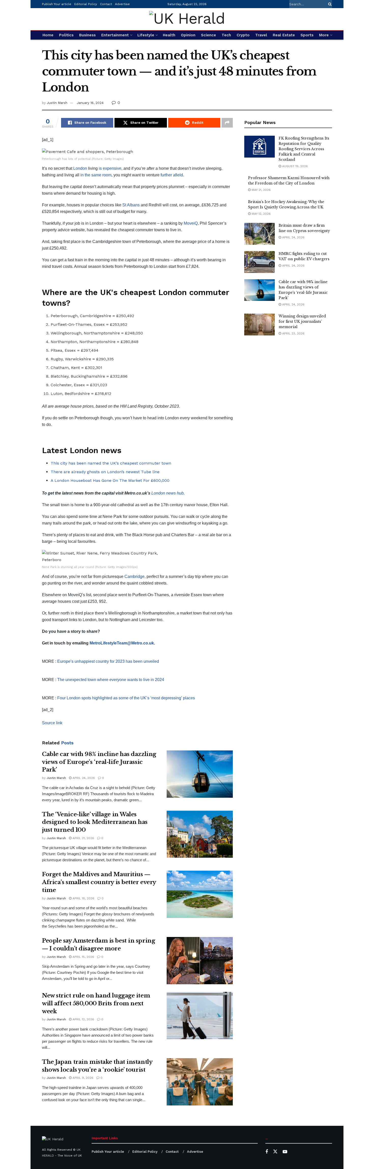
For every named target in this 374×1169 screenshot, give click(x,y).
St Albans (131, 205)
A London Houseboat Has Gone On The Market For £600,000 (110, 480)
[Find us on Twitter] (275, 1152)
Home (47, 35)
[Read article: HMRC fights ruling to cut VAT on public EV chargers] (259, 262)
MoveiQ (191, 223)
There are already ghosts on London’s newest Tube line (105, 471)
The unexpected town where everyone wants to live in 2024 (110, 680)
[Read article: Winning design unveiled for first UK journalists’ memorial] (259, 324)
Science (208, 35)
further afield (172, 175)
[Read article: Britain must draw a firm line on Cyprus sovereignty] (259, 234)
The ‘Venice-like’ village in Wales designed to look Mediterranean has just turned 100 (95, 822)
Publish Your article (56, 4)
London (80, 168)
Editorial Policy (85, 4)
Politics (66, 35)
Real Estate (284, 35)
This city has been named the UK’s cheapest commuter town (111, 463)
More (324, 35)
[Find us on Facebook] (266, 1152)
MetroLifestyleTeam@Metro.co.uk (122, 643)
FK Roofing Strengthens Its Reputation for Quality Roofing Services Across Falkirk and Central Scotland (304, 149)
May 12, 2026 (261, 214)
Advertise (122, 4)
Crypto (243, 35)
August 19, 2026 (294, 166)
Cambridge (134, 576)
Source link (52, 723)
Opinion (188, 35)
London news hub (167, 493)
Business (87, 35)
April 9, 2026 (82, 1078)
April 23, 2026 (293, 333)
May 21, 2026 (261, 190)
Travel (261, 35)
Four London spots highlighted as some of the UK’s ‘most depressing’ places (126, 698)
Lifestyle (145, 35)
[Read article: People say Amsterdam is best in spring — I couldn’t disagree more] (200, 960)
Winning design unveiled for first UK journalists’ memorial (302, 321)
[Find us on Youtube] (285, 1152)
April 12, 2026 (82, 1019)
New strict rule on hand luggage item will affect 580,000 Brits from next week (96, 1003)
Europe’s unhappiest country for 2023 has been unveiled (108, 661)
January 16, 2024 (90, 103)
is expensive (110, 168)
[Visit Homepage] (187, 19)
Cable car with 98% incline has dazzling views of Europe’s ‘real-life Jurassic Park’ (99, 762)
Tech (226, 35)
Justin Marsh (57, 103)
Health (169, 35)
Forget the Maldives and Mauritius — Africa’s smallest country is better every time (99, 882)
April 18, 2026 (82, 898)
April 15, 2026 (82, 957)
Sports (306, 35)
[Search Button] (329, 4)
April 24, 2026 (83, 778)
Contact (106, 4)
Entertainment (115, 35)
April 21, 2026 (82, 838)
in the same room (95, 175)
